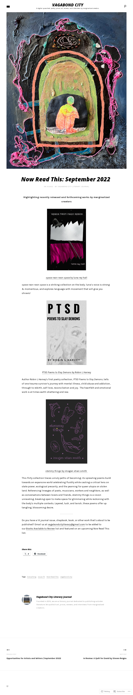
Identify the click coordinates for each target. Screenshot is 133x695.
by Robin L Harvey (66, 372)
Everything (31, 577)
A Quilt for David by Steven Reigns (105, 657)
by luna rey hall (66, 277)
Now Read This (52, 577)
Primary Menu (8, 7)
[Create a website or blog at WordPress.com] (7, 686)
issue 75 (41, 577)
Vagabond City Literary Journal (73, 186)
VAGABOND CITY (67, 5)
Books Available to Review (40, 528)
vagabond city (66, 577)
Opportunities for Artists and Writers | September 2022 (33, 657)
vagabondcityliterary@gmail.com (66, 524)
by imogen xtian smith (66, 471)
